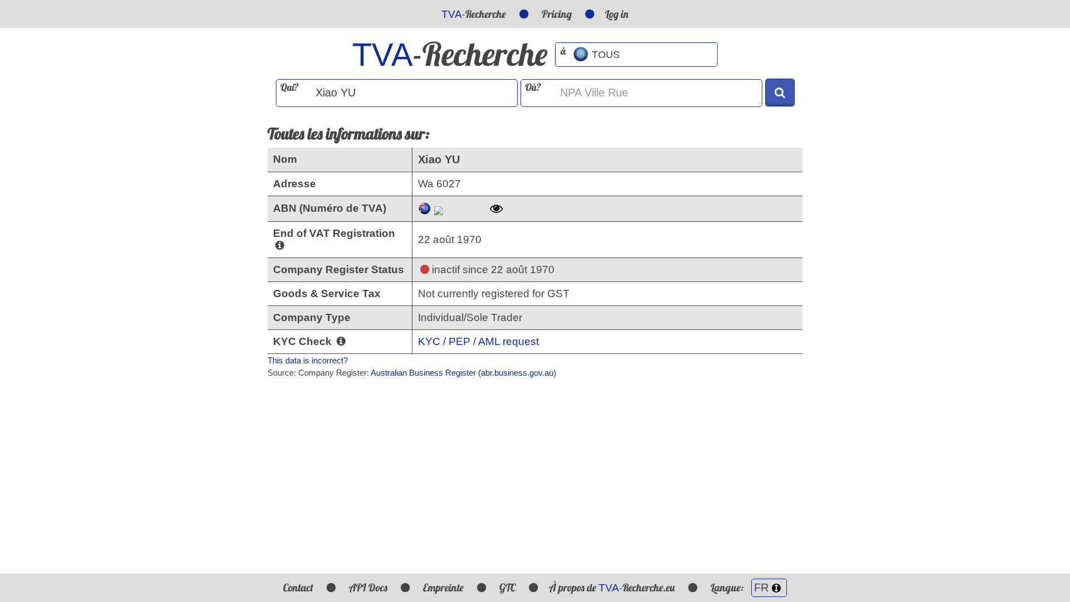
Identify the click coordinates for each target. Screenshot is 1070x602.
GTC (507, 587)
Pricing (557, 14)
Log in (617, 14)
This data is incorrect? (308, 360)
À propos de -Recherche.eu (612, 587)
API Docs (368, 587)
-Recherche (473, 14)
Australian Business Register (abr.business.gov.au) (463, 372)
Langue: (728, 587)
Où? (533, 87)
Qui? (289, 87)
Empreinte (443, 587)
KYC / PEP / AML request (478, 341)
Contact (298, 587)
